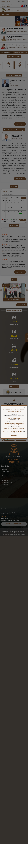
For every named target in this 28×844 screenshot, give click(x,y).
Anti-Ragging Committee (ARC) (14, 426)
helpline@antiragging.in (9, 415)
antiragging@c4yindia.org (9, 420)
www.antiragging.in (19, 415)
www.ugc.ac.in (14, 435)
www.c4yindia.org (20, 420)
